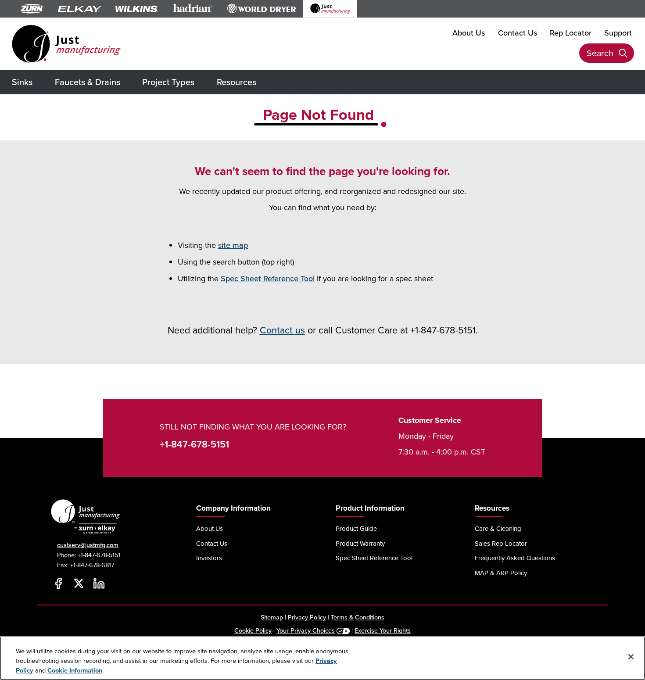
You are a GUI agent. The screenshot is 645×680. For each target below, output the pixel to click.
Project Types (168, 81)
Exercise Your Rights (383, 630)
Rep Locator (570, 32)
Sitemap (272, 617)
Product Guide (356, 528)
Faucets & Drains (87, 81)
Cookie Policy (253, 630)
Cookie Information (74, 670)
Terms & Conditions (357, 617)
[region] (322, 658)
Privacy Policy (307, 617)
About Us (468, 32)
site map (233, 245)
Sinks (22, 81)
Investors (209, 557)
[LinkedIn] (99, 583)
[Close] (631, 656)
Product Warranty (360, 543)
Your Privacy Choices (305, 630)
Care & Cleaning (498, 528)
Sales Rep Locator (501, 543)
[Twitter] (78, 583)
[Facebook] (58, 583)
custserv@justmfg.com (87, 544)
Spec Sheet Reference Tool (268, 278)
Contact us (282, 329)
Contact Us (517, 32)
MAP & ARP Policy (501, 572)
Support (618, 32)
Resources (236, 81)
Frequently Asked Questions (515, 557)
